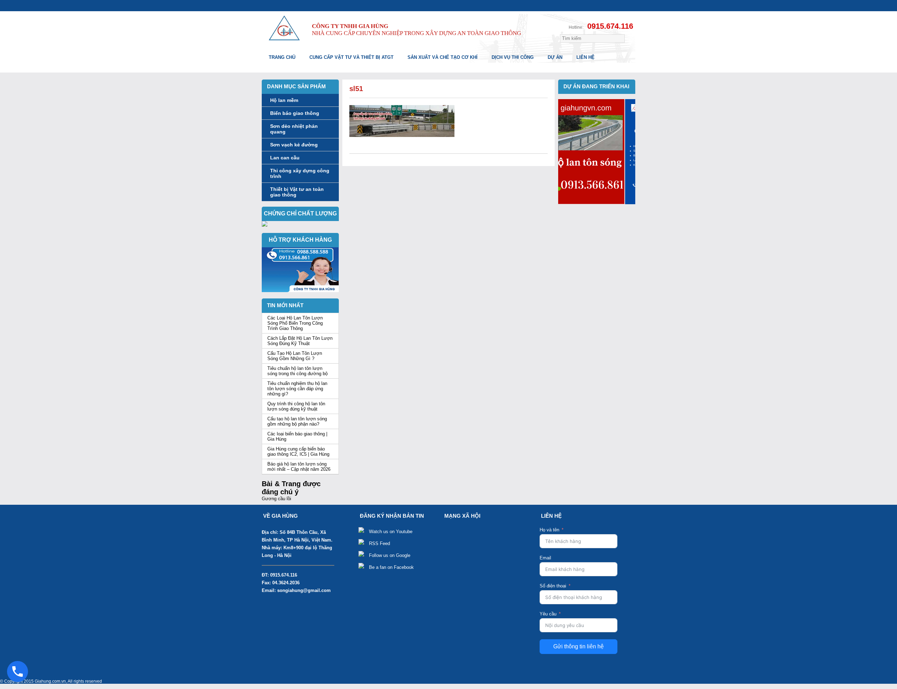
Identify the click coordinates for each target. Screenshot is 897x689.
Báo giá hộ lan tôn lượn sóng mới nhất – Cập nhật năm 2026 (298, 466)
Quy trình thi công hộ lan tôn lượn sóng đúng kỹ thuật (296, 406)
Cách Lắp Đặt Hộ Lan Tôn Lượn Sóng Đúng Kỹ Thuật (300, 341)
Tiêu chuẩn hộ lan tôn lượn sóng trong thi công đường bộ (297, 371)
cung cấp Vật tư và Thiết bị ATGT (351, 57)
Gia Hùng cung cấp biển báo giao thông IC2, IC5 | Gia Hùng (298, 451)
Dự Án (555, 57)
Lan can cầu (285, 157)
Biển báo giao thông (294, 113)
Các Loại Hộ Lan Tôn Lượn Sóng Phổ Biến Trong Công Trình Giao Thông (295, 323)
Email (545, 557)
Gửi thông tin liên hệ (578, 646)
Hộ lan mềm (284, 100)
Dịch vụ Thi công (513, 57)
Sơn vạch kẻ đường (294, 144)
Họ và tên (549, 529)
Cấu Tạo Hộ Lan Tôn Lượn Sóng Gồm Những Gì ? (294, 356)
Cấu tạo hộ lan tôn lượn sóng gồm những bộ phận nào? (297, 421)
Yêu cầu (548, 613)
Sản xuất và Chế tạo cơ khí (443, 57)
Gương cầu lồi (276, 498)
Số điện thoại (553, 585)
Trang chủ (282, 57)
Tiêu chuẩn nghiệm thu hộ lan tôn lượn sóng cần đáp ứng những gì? (297, 389)
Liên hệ (585, 57)
